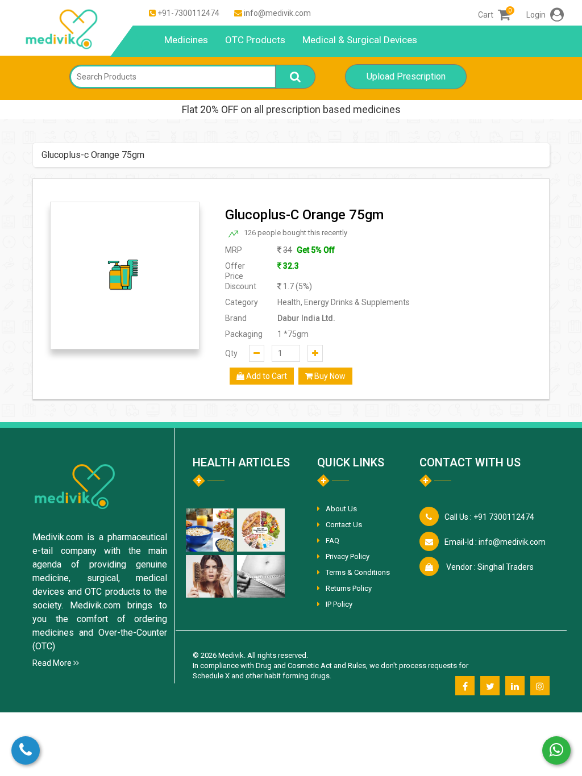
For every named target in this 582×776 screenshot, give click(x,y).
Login (536, 14)
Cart (494, 14)
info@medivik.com (277, 13)
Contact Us (344, 524)
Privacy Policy (347, 556)
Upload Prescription (406, 76)
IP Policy (339, 604)
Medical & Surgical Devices (359, 39)
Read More (52, 662)
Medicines (186, 39)
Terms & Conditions (358, 572)
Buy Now (329, 376)
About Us (341, 508)
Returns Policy (349, 588)
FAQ (332, 540)
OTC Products (255, 39)
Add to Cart (265, 376)
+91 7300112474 (489, 516)
